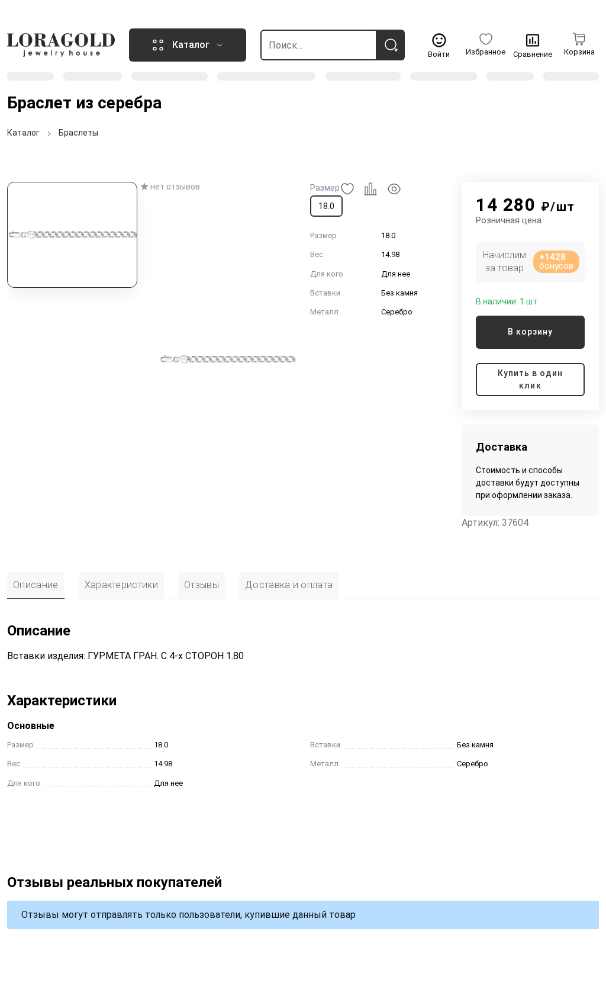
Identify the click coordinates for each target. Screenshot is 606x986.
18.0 (326, 206)
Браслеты (78, 132)
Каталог (23, 132)
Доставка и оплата (289, 584)
